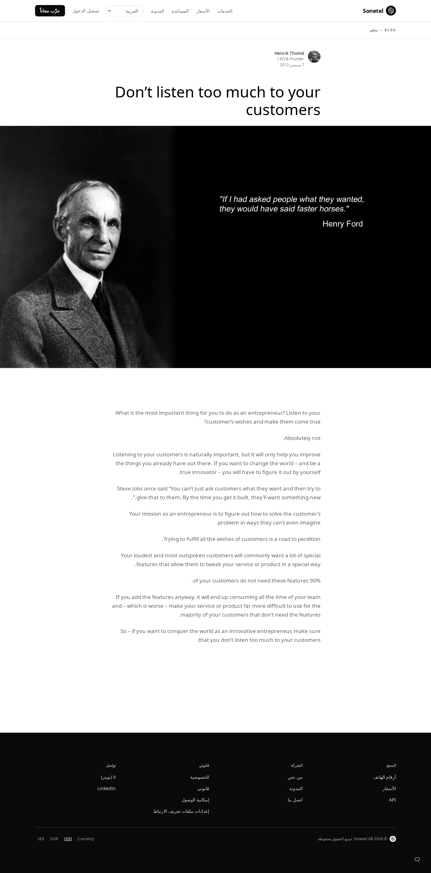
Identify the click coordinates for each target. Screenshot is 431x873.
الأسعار (203, 11)
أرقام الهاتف (384, 777)
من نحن (295, 777)
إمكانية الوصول (195, 800)
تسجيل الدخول (86, 11)
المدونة (157, 11)
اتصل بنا (295, 800)
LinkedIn (106, 788)
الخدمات (225, 11)
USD (68, 838)
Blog (390, 30)
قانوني (203, 788)
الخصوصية (199, 777)
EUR (54, 838)
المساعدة (180, 11)
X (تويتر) (108, 777)
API (392, 800)
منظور (373, 30)
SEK (41, 838)
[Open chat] (417, 859)
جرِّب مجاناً (50, 11)
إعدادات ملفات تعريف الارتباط (181, 811)
